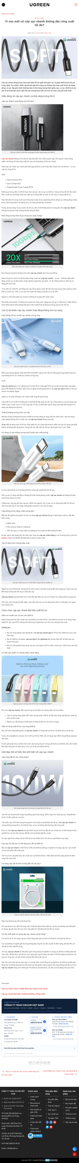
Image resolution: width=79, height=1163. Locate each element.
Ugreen (4, 538)
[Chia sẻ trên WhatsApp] (30, 1063)
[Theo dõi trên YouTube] (51, 1127)
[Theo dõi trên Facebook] (47, 1122)
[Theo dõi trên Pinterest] (54, 1122)
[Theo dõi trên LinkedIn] (47, 1127)
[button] (3, 4)
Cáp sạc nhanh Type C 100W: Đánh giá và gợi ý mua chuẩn (25, 989)
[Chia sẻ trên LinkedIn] (49, 1063)
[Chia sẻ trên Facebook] (34, 1063)
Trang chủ (5, 14)
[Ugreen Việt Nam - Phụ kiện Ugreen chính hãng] (39, 5)
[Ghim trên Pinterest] (45, 1063)
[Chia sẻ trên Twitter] (37, 1063)
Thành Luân (47, 33)
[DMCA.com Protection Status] (51, 1160)
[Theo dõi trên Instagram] (51, 1122)
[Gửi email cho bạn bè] (41, 1063)
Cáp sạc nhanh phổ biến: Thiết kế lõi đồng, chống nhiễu (23, 994)
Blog (12, 14)
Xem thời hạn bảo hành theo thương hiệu (19, 1048)
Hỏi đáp (41, 18)
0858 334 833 (63, 1024)
